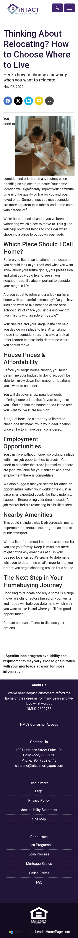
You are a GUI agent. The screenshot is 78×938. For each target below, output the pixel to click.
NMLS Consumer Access (39, 724)
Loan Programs (39, 845)
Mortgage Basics (39, 864)
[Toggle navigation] (69, 7)
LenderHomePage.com (52, 932)
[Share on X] (18, 100)
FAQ (39, 882)
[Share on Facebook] (7, 100)
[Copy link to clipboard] (49, 100)
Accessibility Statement (39, 810)
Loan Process (39, 854)
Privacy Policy (39, 800)
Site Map (39, 819)
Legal (39, 791)
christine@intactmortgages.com (39, 766)
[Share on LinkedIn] (28, 100)
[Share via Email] (39, 100)
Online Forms (39, 873)
